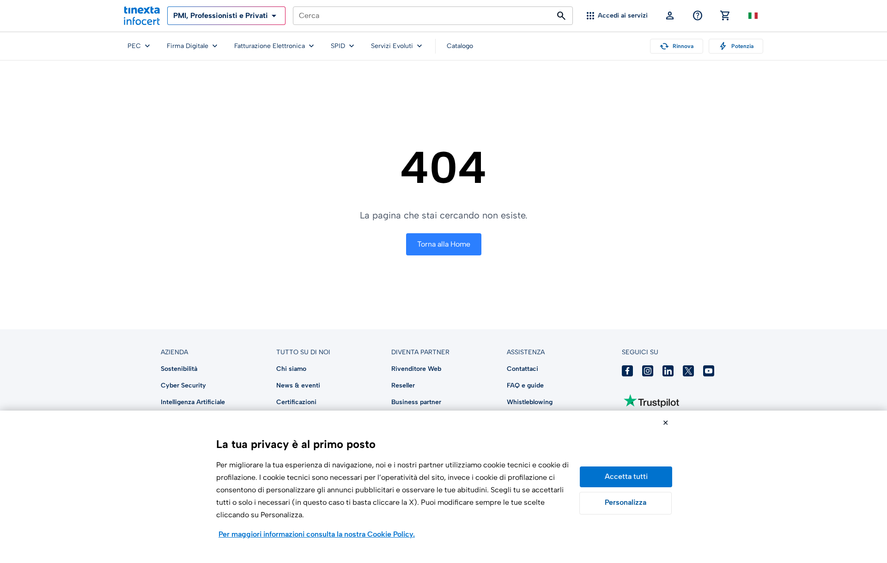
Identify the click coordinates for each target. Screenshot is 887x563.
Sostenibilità (179, 369)
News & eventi (298, 385)
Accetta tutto (626, 476)
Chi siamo (291, 369)
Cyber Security (183, 385)
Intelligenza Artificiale (193, 402)
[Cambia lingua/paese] (753, 16)
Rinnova (676, 46)
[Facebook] (627, 370)
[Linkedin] (668, 370)
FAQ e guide (525, 385)
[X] (688, 370)
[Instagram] (647, 370)
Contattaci (522, 369)
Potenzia (735, 46)
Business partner (416, 402)
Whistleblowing (530, 402)
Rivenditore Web (416, 369)
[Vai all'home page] (142, 15)
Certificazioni (296, 402)
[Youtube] (708, 370)
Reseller (403, 385)
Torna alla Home (443, 244)
